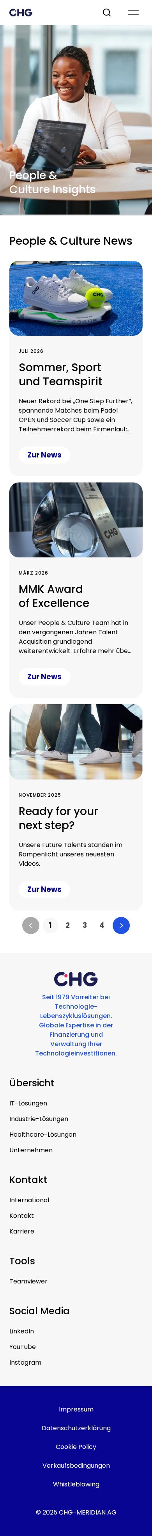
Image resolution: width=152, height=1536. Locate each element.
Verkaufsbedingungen (76, 1465)
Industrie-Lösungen (38, 1118)
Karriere (21, 1231)
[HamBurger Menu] (133, 12)
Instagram (25, 1362)
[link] (50, 925)
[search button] (107, 12)
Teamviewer (28, 1281)
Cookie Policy (76, 1446)
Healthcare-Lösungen (42, 1134)
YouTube (22, 1346)
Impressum (76, 1409)
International (29, 1200)
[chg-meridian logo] (48, 12)
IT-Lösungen (28, 1103)
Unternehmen (31, 1150)
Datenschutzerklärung (76, 1428)
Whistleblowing (76, 1484)
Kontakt (21, 1215)
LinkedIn (21, 1331)
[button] (30, 925)
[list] (76, 925)
